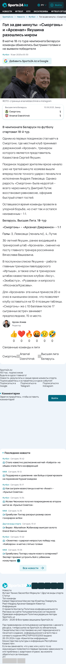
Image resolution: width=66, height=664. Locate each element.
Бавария (30, 603)
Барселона (16, 600)
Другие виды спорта (52, 592)
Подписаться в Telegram (28, 384)
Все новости (30, 568)
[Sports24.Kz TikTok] (54, 586)
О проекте (7, 608)
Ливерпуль (51, 600)
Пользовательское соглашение (38, 611)
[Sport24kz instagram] (60, 586)
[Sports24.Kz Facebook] (35, 586)
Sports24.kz (8, 16)
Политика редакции (38, 614)
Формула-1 (35, 592)
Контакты (18, 608)
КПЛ (28, 11)
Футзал (6, 592)
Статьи (6, 595)
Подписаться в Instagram (51, 384)
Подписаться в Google (8, 384)
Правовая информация (14, 614)
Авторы (53, 614)
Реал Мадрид (9, 603)
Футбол (19, 11)
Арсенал (21, 603)
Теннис (14, 592)
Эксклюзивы (41, 11)
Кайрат (6, 600)
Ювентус (40, 603)
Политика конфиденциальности (41, 608)
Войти (58, 5)
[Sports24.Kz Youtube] (47, 586)
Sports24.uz (8, 616)
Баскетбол (24, 592)
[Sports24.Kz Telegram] (41, 586)
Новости (7, 11)
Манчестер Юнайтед (33, 600)
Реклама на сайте (11, 611)
